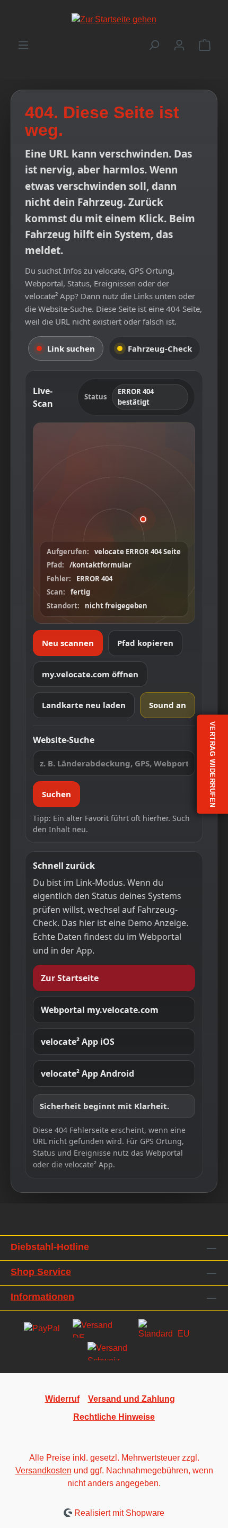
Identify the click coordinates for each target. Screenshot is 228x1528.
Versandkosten (43, 1470)
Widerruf (62, 1398)
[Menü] (23, 45)
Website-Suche (63, 740)
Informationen (42, 1296)
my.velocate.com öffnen (90, 674)
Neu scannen (68, 643)
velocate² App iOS (78, 1041)
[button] (114, 523)
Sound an (167, 705)
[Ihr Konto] (179, 45)
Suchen (56, 794)
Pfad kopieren (145, 643)
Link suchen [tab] (71, 348)
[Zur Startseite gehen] (114, 19)
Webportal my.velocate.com (100, 1010)
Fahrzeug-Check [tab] (160, 348)
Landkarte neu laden (84, 705)
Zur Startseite (70, 978)
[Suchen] (153, 45)
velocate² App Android (87, 1073)
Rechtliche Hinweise (114, 1416)
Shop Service (41, 1272)
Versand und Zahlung (131, 1398)
